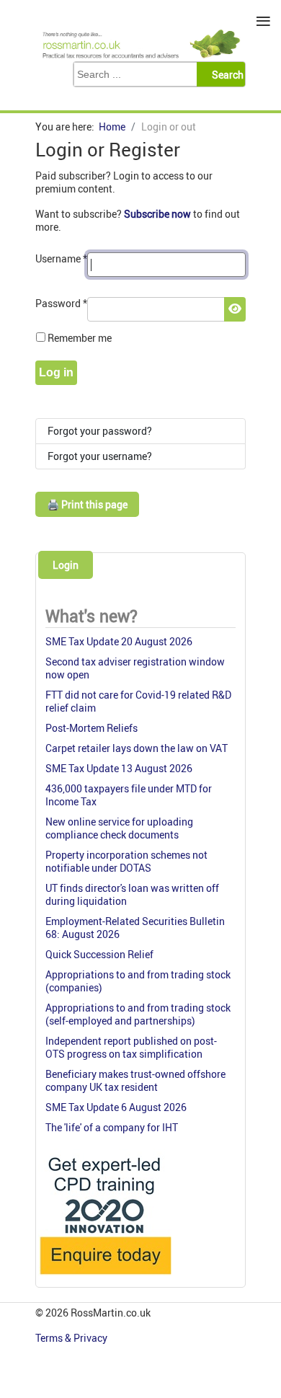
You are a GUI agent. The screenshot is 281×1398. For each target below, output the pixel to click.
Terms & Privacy (72, 1338)
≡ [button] (263, 21)
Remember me (80, 338)
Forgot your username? (100, 456)
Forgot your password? (100, 431)
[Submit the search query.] (225, 74)
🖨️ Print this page (87, 504)
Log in (56, 372)
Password (61, 303)
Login (66, 565)
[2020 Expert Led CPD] (104, 1278)
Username (61, 258)
